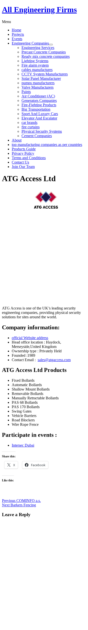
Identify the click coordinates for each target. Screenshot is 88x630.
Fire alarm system (35, 65)
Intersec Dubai (23, 445)
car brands (29, 122)
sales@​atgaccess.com (54, 360)
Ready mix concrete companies (46, 56)
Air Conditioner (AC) (38, 96)
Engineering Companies (30, 43)
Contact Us (20, 162)
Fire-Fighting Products (39, 105)
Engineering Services (38, 48)
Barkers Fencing (19, 505)
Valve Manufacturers (38, 87)
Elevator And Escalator (39, 118)
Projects (18, 34)
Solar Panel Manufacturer (41, 78)
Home (16, 30)
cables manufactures (37, 70)
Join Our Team (23, 167)
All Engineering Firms (39, 9)
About (17, 140)
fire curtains (31, 127)
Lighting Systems (35, 61)
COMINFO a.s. (21, 501)
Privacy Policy (23, 153)
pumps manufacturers (38, 83)
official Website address (30, 338)
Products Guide (24, 149)
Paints (26, 92)
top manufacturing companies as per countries (47, 145)
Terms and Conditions (29, 158)
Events (17, 39)
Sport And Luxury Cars (40, 114)
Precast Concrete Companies (44, 52)
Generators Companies (39, 100)
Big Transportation (36, 109)
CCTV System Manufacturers (45, 74)
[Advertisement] (44, 258)
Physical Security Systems (42, 131)
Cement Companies (37, 136)
